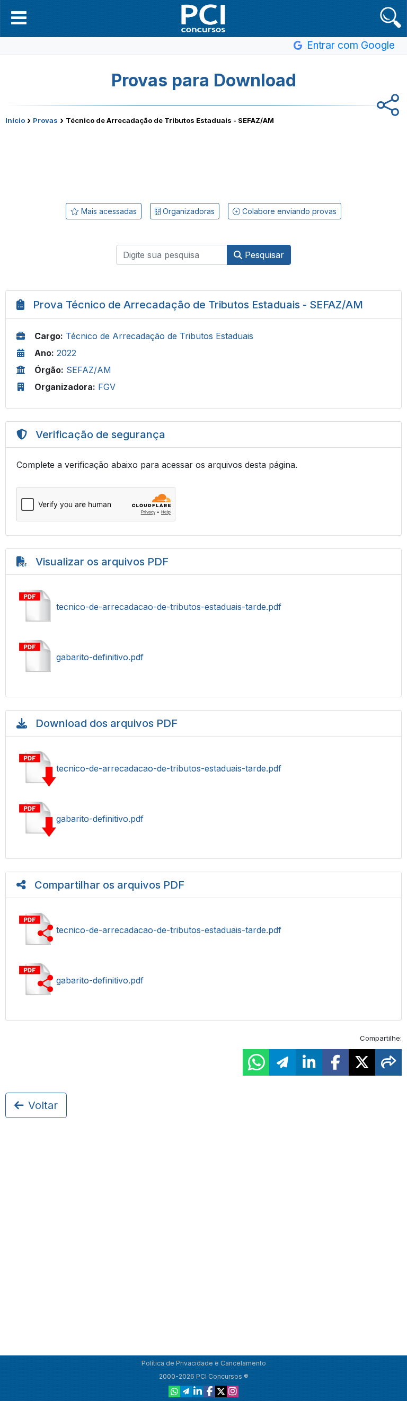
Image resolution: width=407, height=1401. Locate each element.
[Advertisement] (203, 161)
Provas (45, 120)
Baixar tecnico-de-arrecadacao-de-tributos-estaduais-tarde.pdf (203, 768)
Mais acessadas (108, 211)
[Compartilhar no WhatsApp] (256, 1062)
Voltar (43, 1105)
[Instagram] (232, 1391)
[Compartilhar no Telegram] (282, 1062)
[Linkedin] (198, 1391)
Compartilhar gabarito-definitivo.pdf (203, 980)
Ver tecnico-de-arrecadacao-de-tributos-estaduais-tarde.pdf (203, 607)
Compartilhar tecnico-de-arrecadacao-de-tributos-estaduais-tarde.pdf (203, 930)
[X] (221, 1391)
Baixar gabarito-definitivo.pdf (203, 818)
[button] (18, 17)
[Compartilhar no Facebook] (335, 1062)
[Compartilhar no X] (362, 1062)
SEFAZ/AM (88, 370)
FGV (107, 387)
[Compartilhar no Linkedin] (309, 1062)
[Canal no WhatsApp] (174, 1391)
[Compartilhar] (388, 1062)
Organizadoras (188, 211)
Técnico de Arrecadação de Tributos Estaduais (159, 336)
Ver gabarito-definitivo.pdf (203, 657)
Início (15, 120)
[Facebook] (209, 1391)
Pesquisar (263, 255)
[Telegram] (186, 1391)
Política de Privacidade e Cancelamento (203, 1363)
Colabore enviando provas (288, 211)
